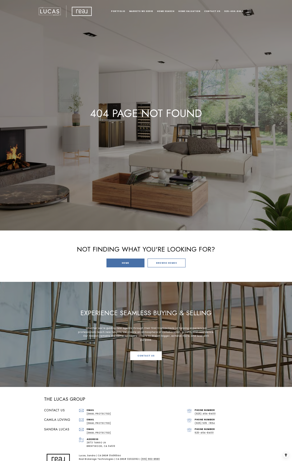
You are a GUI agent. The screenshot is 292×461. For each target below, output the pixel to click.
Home (125, 262)
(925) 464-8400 (205, 413)
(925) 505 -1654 (205, 423)
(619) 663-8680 (150, 459)
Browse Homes (166, 262)
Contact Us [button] (146, 355)
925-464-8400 (204, 432)
